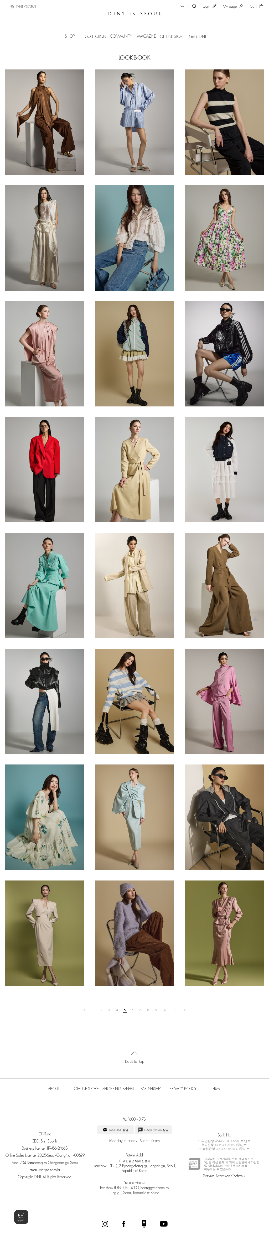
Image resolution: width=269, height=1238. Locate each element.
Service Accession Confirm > (224, 1176)
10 (164, 1009)
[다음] (174, 1010)
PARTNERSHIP (151, 1088)
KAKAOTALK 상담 (118, 1129)
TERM (215, 1088)
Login (206, 6)
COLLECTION (95, 36)
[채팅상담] (21, 1217)
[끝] (184, 1010)
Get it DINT (197, 36)
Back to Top (134, 1061)
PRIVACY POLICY (183, 1088)
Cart (253, 6)
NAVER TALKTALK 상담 (155, 1129)
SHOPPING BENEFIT (118, 1088)
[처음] (85, 1010)
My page (230, 6)
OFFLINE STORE (172, 36)
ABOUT (54, 1088)
